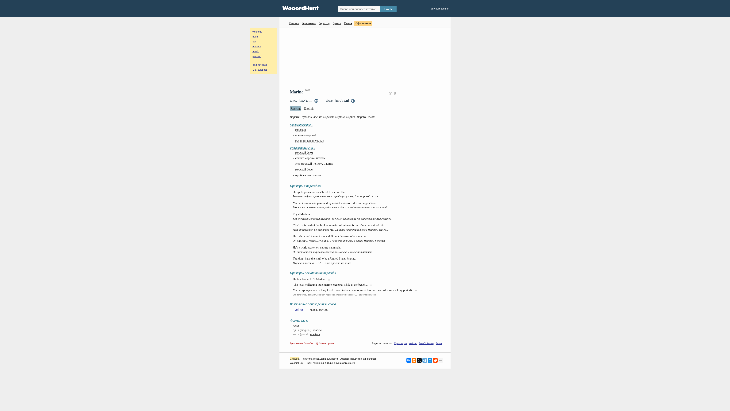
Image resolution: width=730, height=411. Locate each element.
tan (254, 41)
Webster (413, 343)
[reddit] (435, 360)
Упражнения (309, 23)
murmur (256, 46)
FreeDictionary (426, 343)
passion (256, 56)
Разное (348, 23)
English (308, 108)
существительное (302, 147)
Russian (295, 108)
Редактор (324, 23)
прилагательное (301, 125)
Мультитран (400, 343)
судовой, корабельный (309, 141)
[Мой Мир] (430, 360)
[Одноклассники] (414, 360)
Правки (337, 23)
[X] (419, 360)
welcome (257, 31)
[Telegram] (424, 360)
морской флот (304, 152)
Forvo (439, 343)
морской (300, 129)
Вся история (259, 64)
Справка (294, 358)
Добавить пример (325, 343)
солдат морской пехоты (310, 158)
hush (255, 36)
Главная (294, 23)
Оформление (363, 23)
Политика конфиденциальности (320, 358)
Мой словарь (259, 69)
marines (315, 334)
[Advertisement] (366, 58)
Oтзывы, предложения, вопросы (358, 358)
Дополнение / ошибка (301, 343)
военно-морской (305, 135)
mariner (298, 309)
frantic (255, 51)
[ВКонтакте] (408, 360)
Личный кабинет (440, 8)
